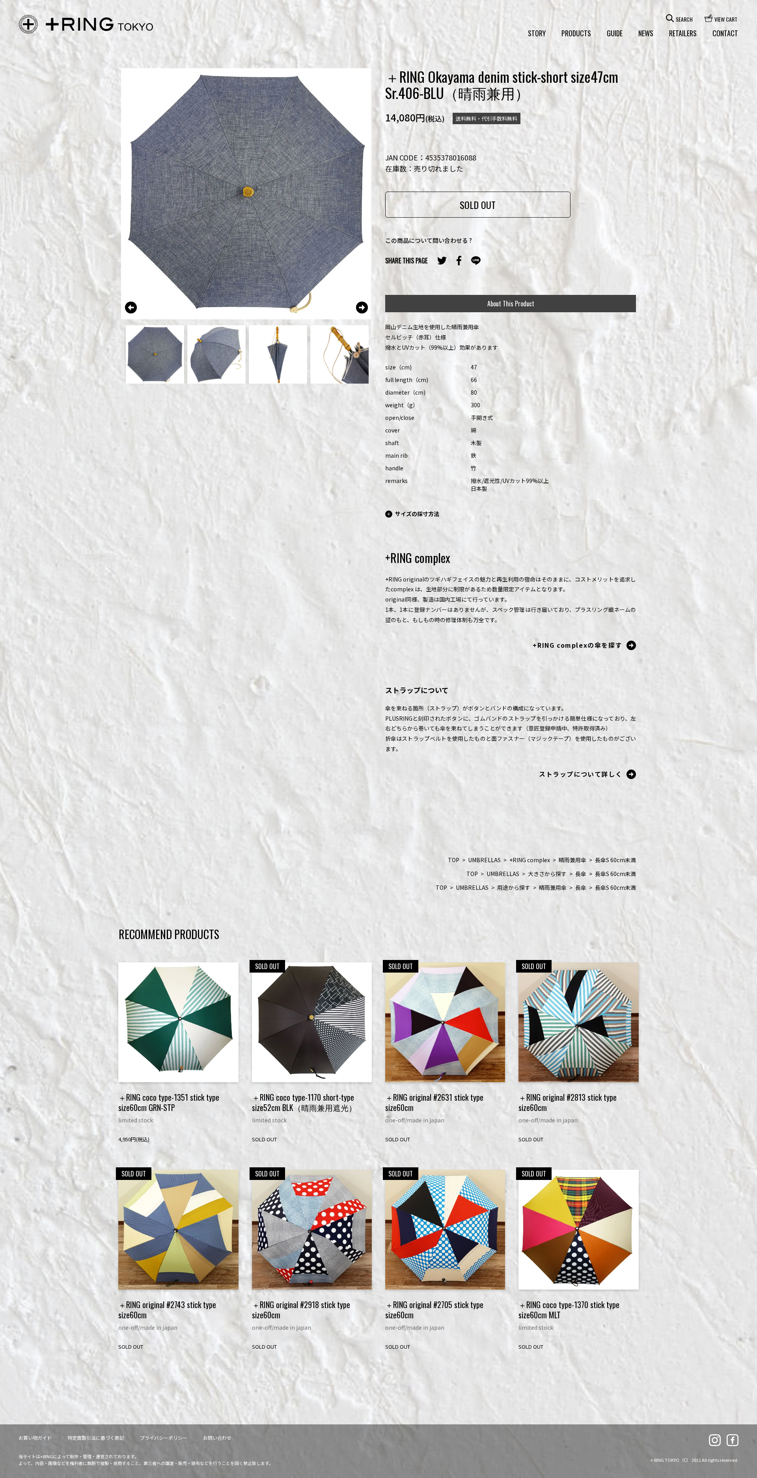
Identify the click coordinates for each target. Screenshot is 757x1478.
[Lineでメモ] (476, 260)
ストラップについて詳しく (580, 774)
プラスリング (86, 24)
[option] (246, 193)
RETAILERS (683, 33)
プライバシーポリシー (163, 1437)
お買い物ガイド (35, 1437)
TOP (453, 860)
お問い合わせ (217, 1437)
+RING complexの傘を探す (577, 645)
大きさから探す (547, 874)
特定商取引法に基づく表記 (95, 1437)
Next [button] (362, 307)
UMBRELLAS (484, 860)
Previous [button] (131, 307)
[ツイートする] (442, 260)
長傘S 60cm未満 (615, 860)
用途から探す (513, 887)
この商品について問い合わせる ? (428, 240)
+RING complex (529, 860)
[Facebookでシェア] (459, 260)
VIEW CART (725, 18)
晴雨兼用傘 (572, 860)
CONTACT (725, 33)
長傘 (580, 874)
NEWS (645, 33)
